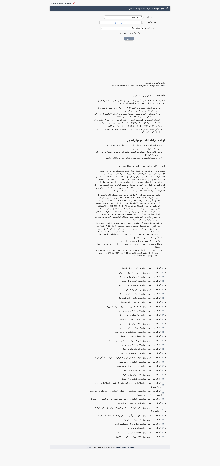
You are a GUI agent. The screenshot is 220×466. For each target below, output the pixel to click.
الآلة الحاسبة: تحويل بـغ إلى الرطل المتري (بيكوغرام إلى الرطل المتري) (134, 306)
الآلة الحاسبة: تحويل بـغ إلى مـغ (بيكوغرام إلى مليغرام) (141, 277)
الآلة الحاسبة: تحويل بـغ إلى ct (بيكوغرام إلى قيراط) (142, 345)
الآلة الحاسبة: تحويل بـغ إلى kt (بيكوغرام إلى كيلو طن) (141, 319)
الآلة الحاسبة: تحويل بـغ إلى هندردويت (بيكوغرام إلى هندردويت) (138, 332)
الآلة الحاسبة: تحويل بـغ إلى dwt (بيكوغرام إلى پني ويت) (140, 362)
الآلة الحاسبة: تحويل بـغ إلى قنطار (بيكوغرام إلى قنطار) (141, 336)
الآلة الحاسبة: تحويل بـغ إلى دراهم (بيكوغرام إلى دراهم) (141, 353)
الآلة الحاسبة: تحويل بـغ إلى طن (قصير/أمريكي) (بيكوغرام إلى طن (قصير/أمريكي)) (130, 415)
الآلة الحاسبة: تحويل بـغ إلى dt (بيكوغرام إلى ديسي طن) (140, 311)
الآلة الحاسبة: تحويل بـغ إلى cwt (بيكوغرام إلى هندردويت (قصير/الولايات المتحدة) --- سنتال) (126, 399)
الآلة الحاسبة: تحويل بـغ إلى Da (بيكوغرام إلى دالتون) (141, 428)
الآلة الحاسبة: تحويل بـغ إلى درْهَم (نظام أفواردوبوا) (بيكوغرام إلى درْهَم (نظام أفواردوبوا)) (128, 357)
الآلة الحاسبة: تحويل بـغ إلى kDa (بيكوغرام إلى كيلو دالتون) (139, 432)
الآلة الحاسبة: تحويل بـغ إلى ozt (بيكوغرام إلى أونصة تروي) (139, 366)
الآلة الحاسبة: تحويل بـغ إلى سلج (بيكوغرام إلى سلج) (142, 379)
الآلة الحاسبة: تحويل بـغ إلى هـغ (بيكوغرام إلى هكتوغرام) (140, 298)
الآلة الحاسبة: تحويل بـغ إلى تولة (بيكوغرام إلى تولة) (142, 420)
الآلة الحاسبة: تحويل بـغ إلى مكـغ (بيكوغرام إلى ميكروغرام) (139, 272)
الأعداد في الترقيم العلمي (127, 33)
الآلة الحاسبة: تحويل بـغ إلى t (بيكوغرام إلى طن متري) (141, 315)
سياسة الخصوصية (121, 447)
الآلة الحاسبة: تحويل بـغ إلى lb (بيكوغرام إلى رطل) (142, 374)
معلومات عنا (130, 447)
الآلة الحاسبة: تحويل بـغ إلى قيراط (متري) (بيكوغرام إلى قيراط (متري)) (134, 340)
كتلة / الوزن (109, 145)
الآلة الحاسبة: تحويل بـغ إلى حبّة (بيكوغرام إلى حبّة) (142, 349)
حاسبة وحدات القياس (137, 8)
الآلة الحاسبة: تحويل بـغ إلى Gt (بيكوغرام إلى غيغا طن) (141, 328)
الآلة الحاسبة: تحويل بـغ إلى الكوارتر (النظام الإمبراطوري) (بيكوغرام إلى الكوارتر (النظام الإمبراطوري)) (128, 385)
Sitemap (88, 447)
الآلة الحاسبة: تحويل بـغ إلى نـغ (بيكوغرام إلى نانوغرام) (141, 268)
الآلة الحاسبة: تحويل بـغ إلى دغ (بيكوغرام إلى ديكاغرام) (141, 294)
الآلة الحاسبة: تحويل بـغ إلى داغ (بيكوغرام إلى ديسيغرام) (140, 285)
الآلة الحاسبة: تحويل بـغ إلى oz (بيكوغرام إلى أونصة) (142, 370)
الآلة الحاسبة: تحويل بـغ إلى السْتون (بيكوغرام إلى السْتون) (140, 403)
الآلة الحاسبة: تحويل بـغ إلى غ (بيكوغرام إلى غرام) (143, 289)
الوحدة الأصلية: (150, 28)
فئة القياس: (147, 17)
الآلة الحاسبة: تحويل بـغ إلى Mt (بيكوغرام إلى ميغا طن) (141, 323)
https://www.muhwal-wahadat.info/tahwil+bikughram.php (137, 86)
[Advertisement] (129, 59)
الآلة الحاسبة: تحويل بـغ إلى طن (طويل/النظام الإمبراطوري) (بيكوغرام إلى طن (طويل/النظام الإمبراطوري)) (126, 409)
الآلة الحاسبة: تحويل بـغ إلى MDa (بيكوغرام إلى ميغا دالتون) (139, 436)
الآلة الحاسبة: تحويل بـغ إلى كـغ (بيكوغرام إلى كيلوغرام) (141, 302)
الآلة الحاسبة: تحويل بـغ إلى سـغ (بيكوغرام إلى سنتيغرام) (140, 281)
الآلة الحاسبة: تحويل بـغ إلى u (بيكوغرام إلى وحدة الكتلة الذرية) (138, 424)
